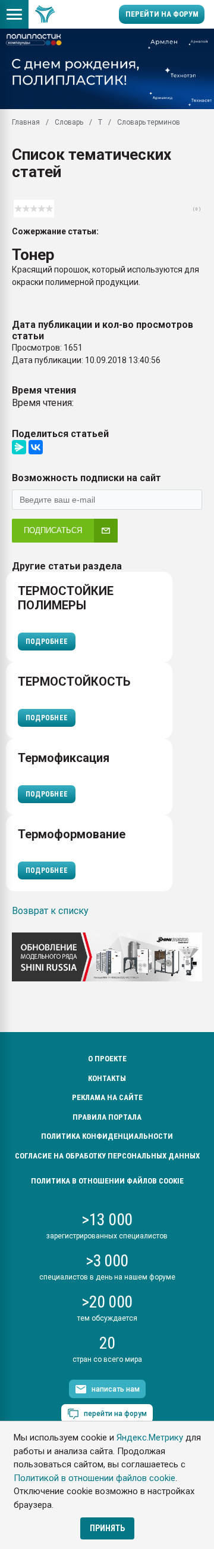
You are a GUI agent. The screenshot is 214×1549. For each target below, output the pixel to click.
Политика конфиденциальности (107, 1136)
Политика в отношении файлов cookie (107, 1180)
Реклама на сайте (107, 1097)
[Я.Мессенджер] (19, 447)
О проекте (107, 1058)
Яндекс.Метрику (150, 1437)
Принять (107, 1528)
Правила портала (107, 1117)
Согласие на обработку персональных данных (107, 1155)
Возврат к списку (50, 910)
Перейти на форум (162, 14)
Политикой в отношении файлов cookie (94, 1478)
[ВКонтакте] (36, 447)
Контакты (107, 1078)
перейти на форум (115, 1413)
